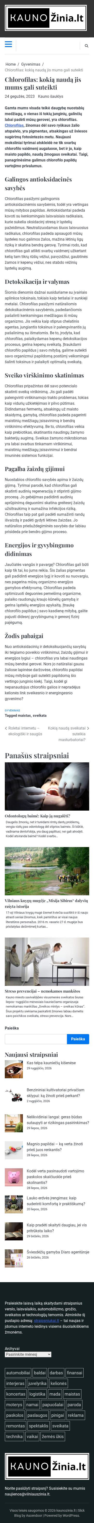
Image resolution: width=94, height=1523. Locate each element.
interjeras (15, 1383)
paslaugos (37, 1415)
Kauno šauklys (50, 96)
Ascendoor (34, 1515)
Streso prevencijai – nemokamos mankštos (42, 991)
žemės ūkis (53, 1436)
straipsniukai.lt (46, 1320)
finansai (74, 1372)
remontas (15, 1425)
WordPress (71, 1515)
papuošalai (52, 1404)
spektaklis (38, 1425)
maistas (24, 715)
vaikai (32, 1436)
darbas (56, 1372)
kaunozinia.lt (66, 1510)
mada (54, 1394)
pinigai (57, 1415)
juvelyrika (37, 1383)
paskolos (14, 1415)
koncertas (15, 1394)
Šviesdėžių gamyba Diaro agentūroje (58, 1252)
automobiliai (18, 1372)
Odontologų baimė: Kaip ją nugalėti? (37, 815)
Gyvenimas (12, 710)
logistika (37, 1394)
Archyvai (12, 1348)
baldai (40, 1372)
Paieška (12, 1028)
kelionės (59, 1383)
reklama (76, 1415)
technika (14, 1436)
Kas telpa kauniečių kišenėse (51, 1063)
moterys (14, 1404)
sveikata (40, 715)
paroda (74, 1404)
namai (32, 1404)
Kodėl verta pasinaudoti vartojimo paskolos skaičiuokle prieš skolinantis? (55, 1177)
